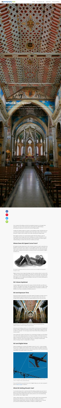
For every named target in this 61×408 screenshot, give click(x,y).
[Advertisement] (30, 216)
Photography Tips (40, 1)
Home (33, 1)
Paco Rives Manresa (25, 380)
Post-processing (55, 1)
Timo (19, 270)
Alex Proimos (31, 325)
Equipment (48, 1)
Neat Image (19, 384)
